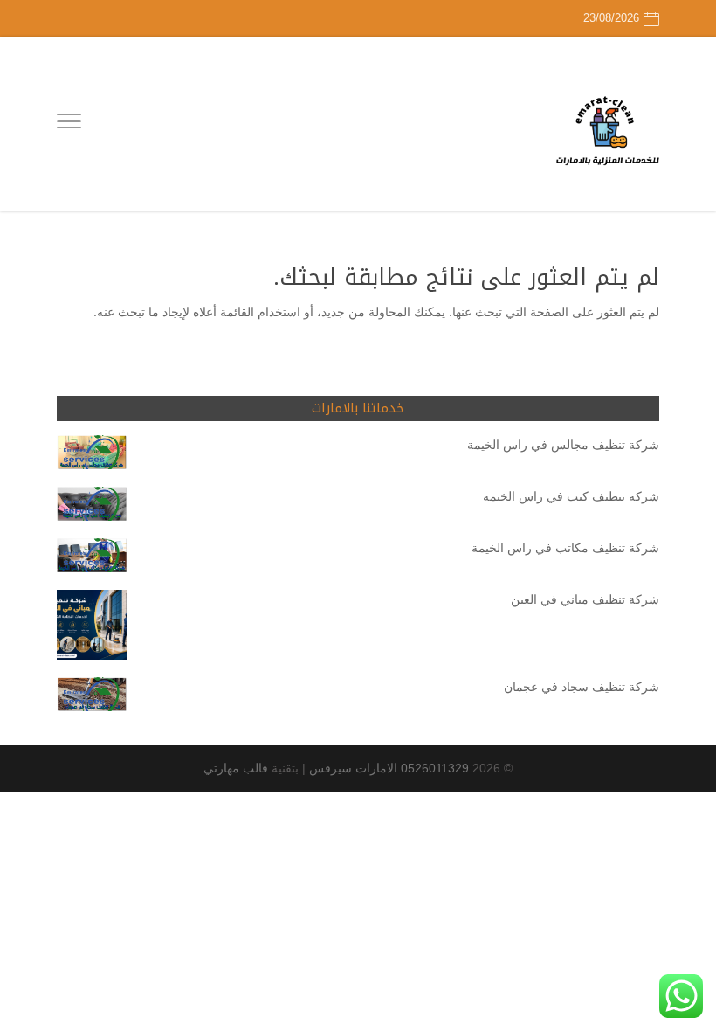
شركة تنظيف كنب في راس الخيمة (571, 496)
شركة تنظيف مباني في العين (585, 599)
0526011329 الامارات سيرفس (389, 768)
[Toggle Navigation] (69, 124)
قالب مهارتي (235, 768)
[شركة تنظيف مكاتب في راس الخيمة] (92, 558)
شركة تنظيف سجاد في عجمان (581, 687)
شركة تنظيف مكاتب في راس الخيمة (565, 548)
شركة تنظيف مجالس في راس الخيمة (563, 445)
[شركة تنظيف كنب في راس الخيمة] (92, 507)
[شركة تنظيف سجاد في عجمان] (92, 697)
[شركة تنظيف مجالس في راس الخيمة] (92, 455)
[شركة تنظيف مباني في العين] (92, 628)
